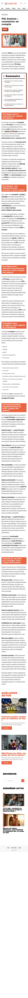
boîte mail (22, 164)
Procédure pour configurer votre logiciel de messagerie (14, 95)
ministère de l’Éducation (11, 131)
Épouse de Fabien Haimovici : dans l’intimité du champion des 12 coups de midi (13, 830)
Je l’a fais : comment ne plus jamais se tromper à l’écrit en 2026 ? (12, 810)
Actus (5, 29)
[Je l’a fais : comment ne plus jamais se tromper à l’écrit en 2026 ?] (14, 800)
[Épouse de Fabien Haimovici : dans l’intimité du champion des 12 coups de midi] (14, 820)
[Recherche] (21, 3)
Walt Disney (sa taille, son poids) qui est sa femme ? (13, 754)
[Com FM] (10, 3)
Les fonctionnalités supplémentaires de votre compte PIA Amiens (14, 100)
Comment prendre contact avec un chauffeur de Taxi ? (13, 718)
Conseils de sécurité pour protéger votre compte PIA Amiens (14, 104)
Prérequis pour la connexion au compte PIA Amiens (14, 81)
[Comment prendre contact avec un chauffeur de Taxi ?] (14, 705)
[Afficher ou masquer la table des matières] (22, 76)
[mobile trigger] (2, 3)
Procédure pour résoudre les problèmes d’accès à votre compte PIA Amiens (14, 90)
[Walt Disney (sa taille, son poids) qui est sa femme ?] (14, 742)
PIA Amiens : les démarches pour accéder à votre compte (14, 86)
